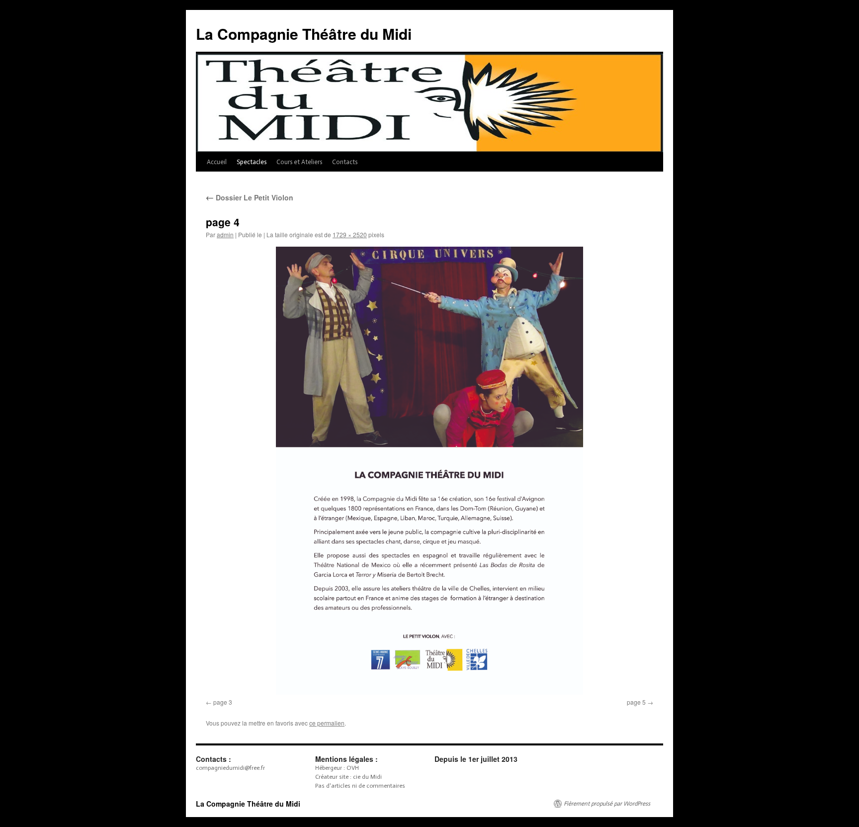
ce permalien (326, 723)
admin (225, 234)
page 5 (636, 702)
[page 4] (429, 471)
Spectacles (251, 162)
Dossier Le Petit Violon (249, 197)
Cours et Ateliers (299, 162)
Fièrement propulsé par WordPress (607, 803)
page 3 (222, 702)
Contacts (344, 162)
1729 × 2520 (350, 234)
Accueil (217, 162)
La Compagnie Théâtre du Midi (304, 33)
